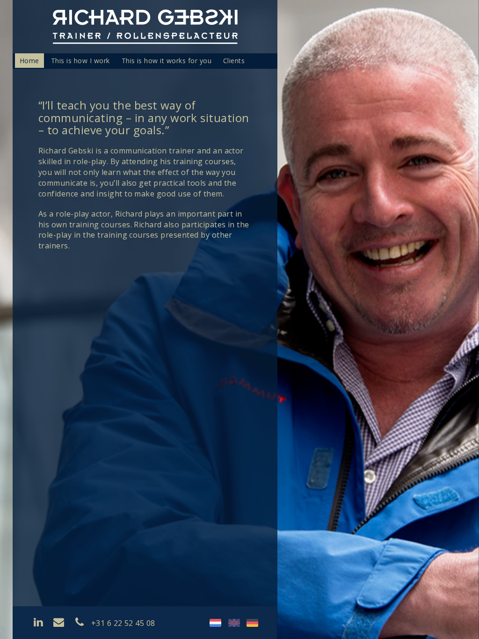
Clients (234, 60)
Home (29, 60)
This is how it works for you (166, 60)
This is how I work (80, 60)
